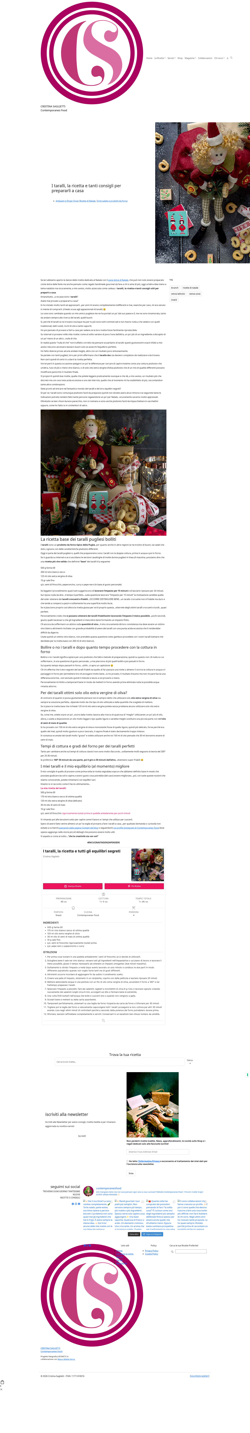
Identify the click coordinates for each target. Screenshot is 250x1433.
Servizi (119, 1260)
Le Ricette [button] (159, 58)
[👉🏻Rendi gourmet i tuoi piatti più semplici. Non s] (130, 1215)
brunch (174, 287)
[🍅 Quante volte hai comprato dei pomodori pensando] (161, 1215)
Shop (180, 58)
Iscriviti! (82, 1136)
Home (149, 58)
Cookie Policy (151, 1253)
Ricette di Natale (87, 200)
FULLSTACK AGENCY (199, 1376)
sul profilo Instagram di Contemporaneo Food (136, 827)
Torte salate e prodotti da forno (112, 200)
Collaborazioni (205, 58)
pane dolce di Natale (118, 280)
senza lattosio (178, 293)
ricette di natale (190, 287)
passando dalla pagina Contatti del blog (78, 827)
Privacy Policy (151, 1250)
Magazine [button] (189, 58)
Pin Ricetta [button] (136, 886)
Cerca (190, 1060)
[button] (231, 57)
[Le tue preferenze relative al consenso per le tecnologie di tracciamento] (247, 1074)
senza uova (194, 293)
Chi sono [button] (218, 58)
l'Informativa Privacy (149, 1161)
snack (174, 299)
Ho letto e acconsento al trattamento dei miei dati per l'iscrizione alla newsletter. (167, 1162)
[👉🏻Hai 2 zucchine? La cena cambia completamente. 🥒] (98, 1215)
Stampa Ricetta (74, 886)
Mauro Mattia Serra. (66, 1359)
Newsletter (121, 1263)
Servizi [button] (171, 58)
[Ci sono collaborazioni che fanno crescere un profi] (193, 1215)
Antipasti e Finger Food (67, 200)
